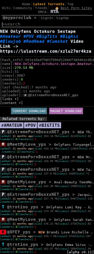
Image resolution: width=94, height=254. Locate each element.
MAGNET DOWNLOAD (66, 111)
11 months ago (23, 135)
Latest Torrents (48, 4)
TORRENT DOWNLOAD (29, 111)
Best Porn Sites (76, 8)
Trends (41, 8)
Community (22, 8)
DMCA (42, 12)
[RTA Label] (54, 12)
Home (26, 4)
